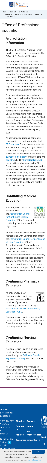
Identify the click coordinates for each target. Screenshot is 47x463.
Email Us (4, 433)
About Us (38, 14)
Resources (21, 440)
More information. (34, 460)
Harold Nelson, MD (32, 159)
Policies (20, 434)
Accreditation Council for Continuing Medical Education (18, 216)
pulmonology (12, 156)
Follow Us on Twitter (6, 440)
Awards (30, 421)
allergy (23, 156)
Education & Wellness (19, 12)
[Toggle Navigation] (4, 4)
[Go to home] (18, 4)
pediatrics (10, 159)
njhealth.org (33, 440)
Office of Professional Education (18, 14)
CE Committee (12, 144)
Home (5, 12)
